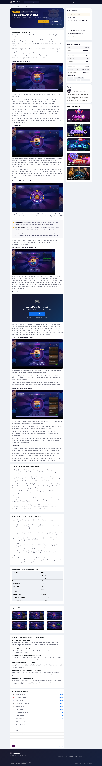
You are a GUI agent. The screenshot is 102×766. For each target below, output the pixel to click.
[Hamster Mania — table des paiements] (54, 625)
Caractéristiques (71, 2)
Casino (84, 2)
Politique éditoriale (79, 756)
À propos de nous (61, 752)
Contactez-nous (60, 756)
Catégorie (62, 2)
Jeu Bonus (70, 77)
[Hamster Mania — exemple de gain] (19, 625)
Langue (90, 2)
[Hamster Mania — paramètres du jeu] (36, 625)
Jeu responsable (69, 756)
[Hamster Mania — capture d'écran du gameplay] (19, 615)
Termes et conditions (71, 752)
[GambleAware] (15, 763)
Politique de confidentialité (83, 752)
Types (79, 2)
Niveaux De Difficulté (78, 77)
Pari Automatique (85, 80)
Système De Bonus (72, 80)
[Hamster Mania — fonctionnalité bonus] (54, 615)
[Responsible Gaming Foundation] (24, 763)
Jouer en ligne (43, 21)
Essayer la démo (56, 21)
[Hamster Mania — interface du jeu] (36, 615)
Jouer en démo (37, 314)
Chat (79, 80)
